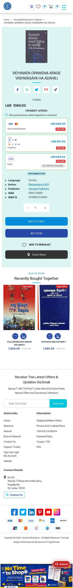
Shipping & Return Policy (49, 420)
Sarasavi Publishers (39, 188)
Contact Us (9, 441)
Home (7, 19)
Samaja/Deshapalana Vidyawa (28, 19)
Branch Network (12, 436)
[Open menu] (64, 7)
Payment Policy (44, 436)
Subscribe (58, 403)
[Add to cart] (23, 336)
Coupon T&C (43, 441)
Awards (8, 431)
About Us (8, 425)
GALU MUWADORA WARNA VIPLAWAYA (19, 343)
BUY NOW (36, 233)
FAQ (38, 446)
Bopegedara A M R (39, 184)
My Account (10, 455)
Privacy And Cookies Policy (50, 425)
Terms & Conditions (46, 431)
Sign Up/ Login (11, 452)
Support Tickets (12, 446)
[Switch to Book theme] (32, 7)
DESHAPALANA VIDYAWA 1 (53, 342)
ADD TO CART (36, 221)
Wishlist (8, 461)
